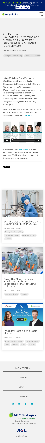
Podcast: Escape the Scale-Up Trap (21, 332)
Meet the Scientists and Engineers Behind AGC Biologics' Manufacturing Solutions (20, 283)
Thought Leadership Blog (13, 56)
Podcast (15, 345)
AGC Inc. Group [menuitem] (22, 436)
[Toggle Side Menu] (41, 13)
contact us (23, 149)
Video (7, 345)
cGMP (23, 345)
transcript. (28, 115)
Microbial (8, 239)
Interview (32, 345)
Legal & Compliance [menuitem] (22, 421)
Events (21, 396)
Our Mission (21, 368)
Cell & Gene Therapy (32, 56)
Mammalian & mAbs (29, 235)
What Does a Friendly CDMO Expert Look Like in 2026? (22, 222)
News (21, 387)
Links (21, 377)
